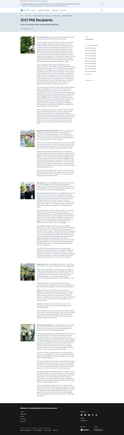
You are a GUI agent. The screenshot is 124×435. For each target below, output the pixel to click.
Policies (22, 416)
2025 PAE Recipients (90, 50)
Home (21, 15)
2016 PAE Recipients (90, 61)
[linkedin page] (81, 415)
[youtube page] (89, 415)
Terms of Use (47, 430)
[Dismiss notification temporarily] (102, 4)
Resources (22, 421)
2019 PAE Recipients (90, 56)
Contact (82, 418)
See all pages (88, 74)
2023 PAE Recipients (90, 53)
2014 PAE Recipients (90, 66)
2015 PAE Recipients (90, 63)
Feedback (83, 420)
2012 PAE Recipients (90, 71)
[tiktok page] (96, 415)
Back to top (90, 80)
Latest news (41, 10)
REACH (54, 430)
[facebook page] (85, 415)
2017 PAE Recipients (90, 58)
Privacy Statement (37, 430)
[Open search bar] (102, 10)
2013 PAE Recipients (90, 68)
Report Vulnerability (25, 430)
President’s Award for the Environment (42, 15)
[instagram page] (93, 415)
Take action (23, 418)
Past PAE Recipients (90, 48)
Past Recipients (56, 15)
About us (22, 411)
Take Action (28, 15)
